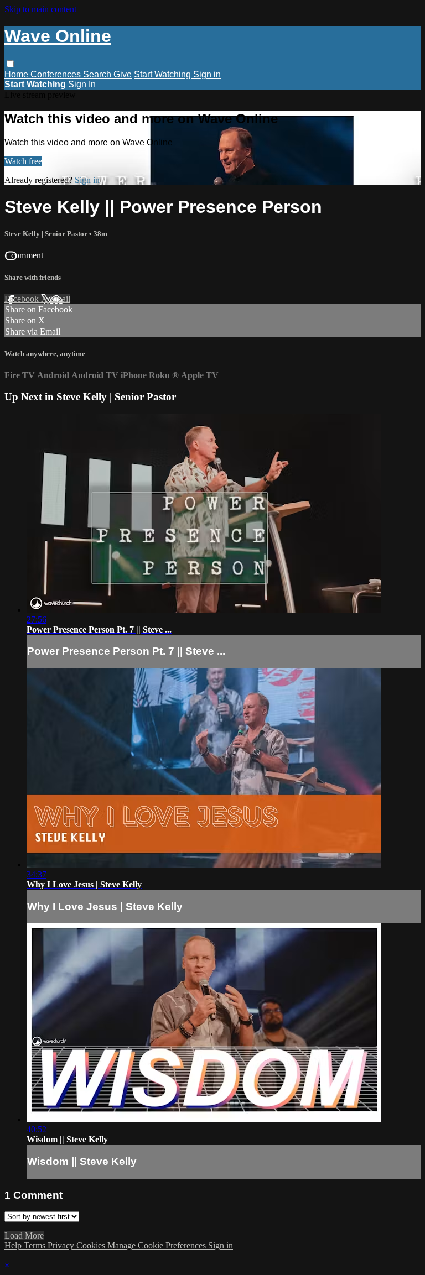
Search (98, 74)
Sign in (207, 74)
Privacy (62, 1245)
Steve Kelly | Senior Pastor (46, 233)
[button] (10, 63)
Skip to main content (40, 9)
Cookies (91, 1245)
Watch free (23, 161)
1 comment (23, 255)
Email (60, 299)
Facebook (22, 299)
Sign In (82, 84)
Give (122, 74)
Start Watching (163, 74)
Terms (36, 1245)
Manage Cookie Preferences (157, 1245)
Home (17, 74)
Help (14, 1245)
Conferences (56, 74)
